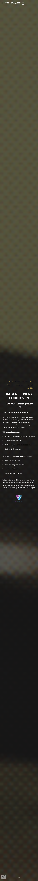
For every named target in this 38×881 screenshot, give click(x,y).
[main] (19, 385)
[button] (2, 3)
